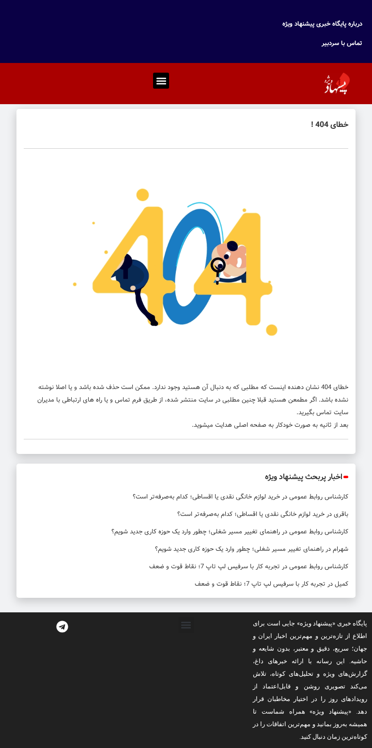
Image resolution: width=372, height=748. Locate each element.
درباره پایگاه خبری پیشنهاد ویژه (322, 24)
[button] (161, 81)
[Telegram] (62, 627)
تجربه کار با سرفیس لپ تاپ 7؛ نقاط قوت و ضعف (214, 566)
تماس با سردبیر (342, 43)
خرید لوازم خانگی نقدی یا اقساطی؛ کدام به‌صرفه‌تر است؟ (206, 497)
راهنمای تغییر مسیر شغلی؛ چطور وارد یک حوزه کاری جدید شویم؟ (195, 532)
